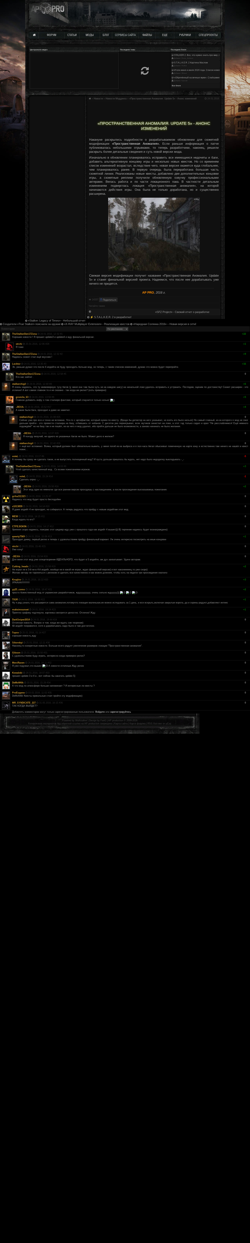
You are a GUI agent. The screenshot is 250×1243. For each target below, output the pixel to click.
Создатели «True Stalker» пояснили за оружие (31, 324)
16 (57, 486)
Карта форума (137, 723)
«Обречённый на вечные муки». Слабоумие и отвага (201, 77)
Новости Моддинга (116, 98)
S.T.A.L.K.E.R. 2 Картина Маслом (190, 62)
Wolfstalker (81, 720)
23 (54, 609)
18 (46, 556)
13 (50, 536)
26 (59, 443)
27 (44, 632)
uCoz (168, 723)
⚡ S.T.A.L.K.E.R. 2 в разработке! (110, 317)
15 (44, 546)
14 (51, 476)
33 (48, 672)
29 (57, 433)
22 (43, 599)
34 (49, 682)
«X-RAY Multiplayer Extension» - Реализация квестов (96, 324)
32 (50, 662)
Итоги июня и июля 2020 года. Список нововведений (201, 70)
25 (59, 417)
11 (43, 516)
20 (47, 579)
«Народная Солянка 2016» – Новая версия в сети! (164, 324)
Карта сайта (121, 723)
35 (50, 692)
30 (48, 642)
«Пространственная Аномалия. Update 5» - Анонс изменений (163, 98)
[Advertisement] (154, 110)
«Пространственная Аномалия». (136, 143)
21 (50, 589)
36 (61, 702)
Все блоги (176, 86)
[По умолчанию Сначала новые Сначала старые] (117, 328)
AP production (115, 720)
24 (55, 619)
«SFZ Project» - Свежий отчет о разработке (182, 312)
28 (48, 344)
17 (50, 407)
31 (46, 652)
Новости (98, 98)
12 (52, 526)
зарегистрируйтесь (120, 711)
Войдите (100, 711)
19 (54, 566)
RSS (150, 723)
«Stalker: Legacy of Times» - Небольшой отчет (56, 320)
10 (48, 506)
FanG (103, 720)
